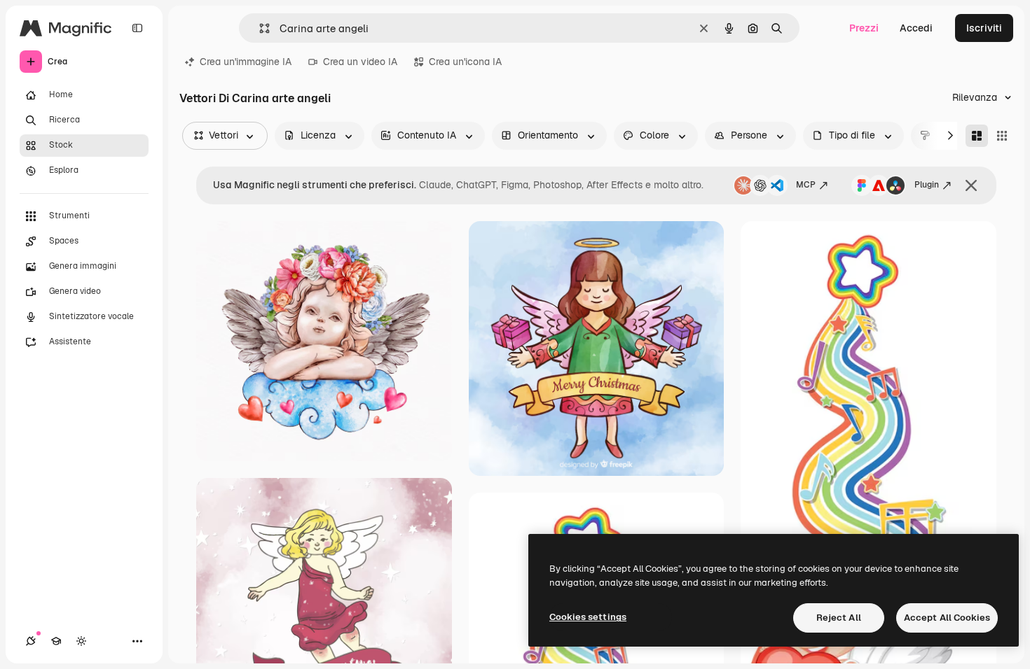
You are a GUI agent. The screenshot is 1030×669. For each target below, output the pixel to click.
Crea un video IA (360, 61)
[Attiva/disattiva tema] (81, 641)
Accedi (916, 28)
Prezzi (864, 28)
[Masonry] (977, 136)
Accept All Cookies (947, 618)
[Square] (1002, 136)
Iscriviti (984, 28)
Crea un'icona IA (465, 61)
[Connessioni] (31, 641)
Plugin (926, 184)
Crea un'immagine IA (245, 61)
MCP (806, 184)
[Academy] (56, 641)
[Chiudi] (971, 185)
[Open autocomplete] (259, 28)
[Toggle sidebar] (137, 28)
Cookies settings (587, 617)
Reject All (838, 618)
